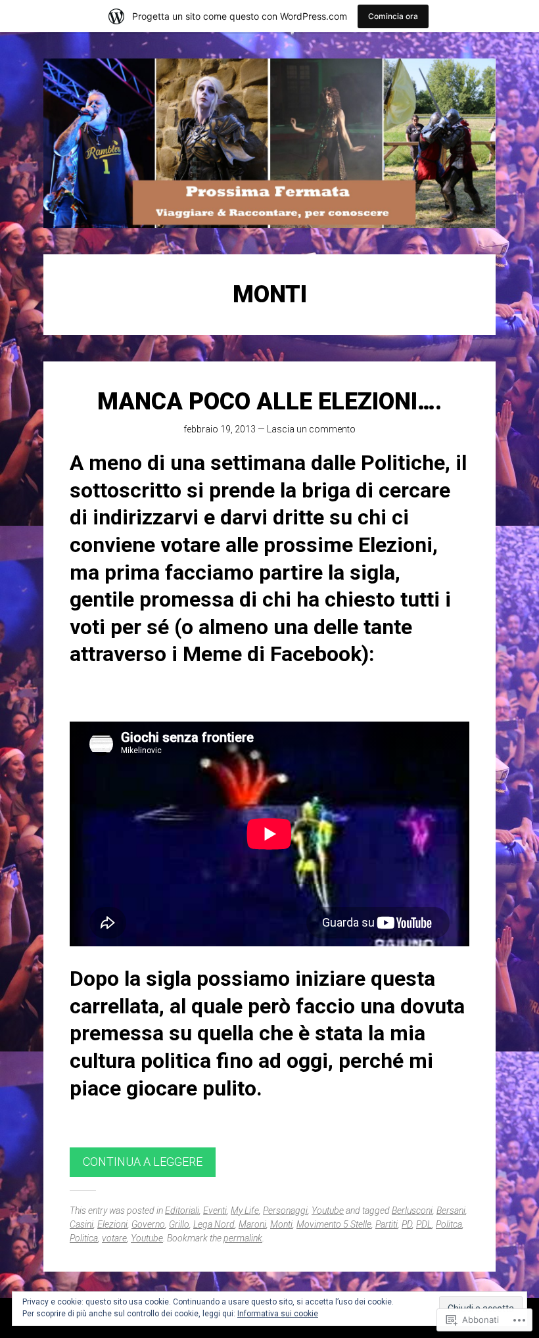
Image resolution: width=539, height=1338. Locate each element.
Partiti (386, 1224)
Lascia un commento (311, 429)
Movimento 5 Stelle (333, 1224)
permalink (242, 1238)
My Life (245, 1210)
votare (114, 1238)
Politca (449, 1224)
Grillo (179, 1224)
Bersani (450, 1210)
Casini (81, 1224)
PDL (424, 1224)
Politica (84, 1238)
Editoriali (182, 1210)
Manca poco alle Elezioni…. (269, 401)
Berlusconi (412, 1210)
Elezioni (112, 1224)
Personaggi (285, 1210)
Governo (148, 1224)
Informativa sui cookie (277, 1313)
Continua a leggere (142, 1161)
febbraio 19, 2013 (219, 429)
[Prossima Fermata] (269, 143)
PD (407, 1224)
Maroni (252, 1224)
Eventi (215, 1210)
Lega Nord (214, 1224)
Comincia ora (393, 16)
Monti (281, 1224)
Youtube (328, 1210)
